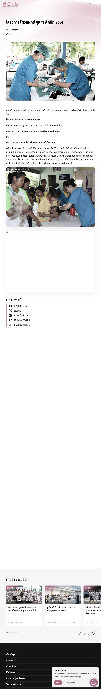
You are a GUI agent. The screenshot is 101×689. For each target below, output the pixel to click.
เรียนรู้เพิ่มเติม (70, 683)
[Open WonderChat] (94, 682)
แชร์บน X (17, 310)
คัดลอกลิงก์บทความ (22, 324)
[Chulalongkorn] (10, 4)
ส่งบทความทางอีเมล (22, 320)
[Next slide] (91, 632)
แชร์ (11, 34)
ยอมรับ (58, 683)
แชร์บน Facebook (21, 306)
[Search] (90, 4)
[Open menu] (95, 4)
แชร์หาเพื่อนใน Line (21, 315)
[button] (7, 632)
